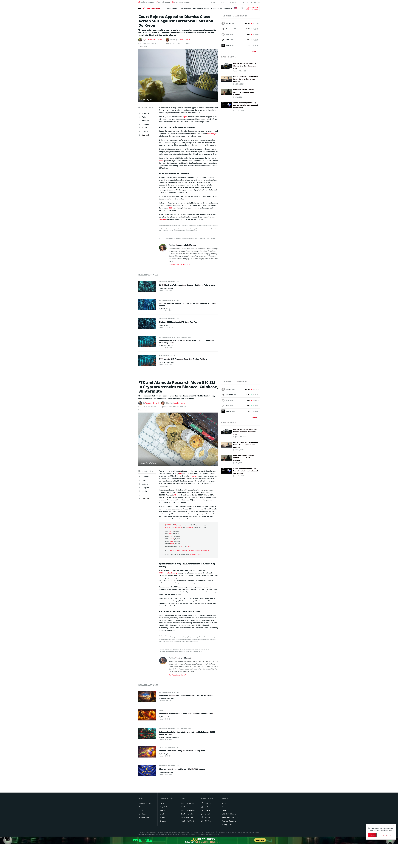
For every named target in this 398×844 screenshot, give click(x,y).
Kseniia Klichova (184, 40)
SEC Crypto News (165, 238)
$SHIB (172, 544)
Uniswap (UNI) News (180, 649)
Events (162, 814)
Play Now (260, 840)
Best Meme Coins (187, 817)
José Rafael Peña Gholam (170, 737)
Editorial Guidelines (229, 814)
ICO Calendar (198, 8)
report (185, 117)
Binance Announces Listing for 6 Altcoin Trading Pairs (182, 751)
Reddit (144, 128)
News (168, 8)
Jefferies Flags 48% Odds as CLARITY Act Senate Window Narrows (243, 92)
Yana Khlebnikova (167, 362)
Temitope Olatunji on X (177, 675)
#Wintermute (169, 527)
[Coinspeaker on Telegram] (251, 2)
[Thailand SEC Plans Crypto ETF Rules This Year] (147, 324)
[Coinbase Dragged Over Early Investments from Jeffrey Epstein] (147, 697)
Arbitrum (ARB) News (166, 649)
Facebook (145, 113)
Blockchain (143, 814)
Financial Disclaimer (229, 821)
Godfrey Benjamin (167, 699)
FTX (180, 473)
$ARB (182, 546)
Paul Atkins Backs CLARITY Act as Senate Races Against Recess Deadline (245, 79)
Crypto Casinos (210, 8)
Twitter (144, 117)
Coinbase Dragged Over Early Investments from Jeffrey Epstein (186, 695)
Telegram (145, 124)
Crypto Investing (185, 8)
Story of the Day (185, 337)
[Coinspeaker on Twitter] (247, 2)
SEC (170, 208)
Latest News (228, 56)
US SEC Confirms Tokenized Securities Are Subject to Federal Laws (187, 285)
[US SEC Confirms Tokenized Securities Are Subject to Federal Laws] (147, 287)
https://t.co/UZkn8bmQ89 (179, 550)
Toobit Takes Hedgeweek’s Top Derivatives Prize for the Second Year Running (245, 105)
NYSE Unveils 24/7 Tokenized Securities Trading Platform (183, 359)
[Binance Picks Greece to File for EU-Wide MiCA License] (147, 771)
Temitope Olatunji (152, 403)
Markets (142, 807)
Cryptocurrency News (202, 238)
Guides (174, 8)
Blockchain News (188, 238)
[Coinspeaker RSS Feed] (259, 2)
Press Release (144, 817)
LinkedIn (145, 131)
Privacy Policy (227, 824)
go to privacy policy (385, 835)
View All (254, 51)
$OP (189, 546)
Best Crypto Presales (188, 810)
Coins (162, 803)
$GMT (170, 531)
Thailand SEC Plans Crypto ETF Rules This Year (178, 322)
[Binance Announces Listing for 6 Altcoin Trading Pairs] (147, 753)
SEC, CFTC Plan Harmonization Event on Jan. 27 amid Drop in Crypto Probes (187, 304)
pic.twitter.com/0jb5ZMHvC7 (199, 550)
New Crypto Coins (187, 814)
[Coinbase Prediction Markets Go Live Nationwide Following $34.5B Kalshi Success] (147, 734)
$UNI (170, 534)
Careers (224, 810)
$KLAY (171, 539)
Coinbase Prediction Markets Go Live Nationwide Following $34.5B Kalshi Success (187, 733)
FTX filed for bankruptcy (168, 573)
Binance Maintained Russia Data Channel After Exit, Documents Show (245, 65)
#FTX (168, 525)
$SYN (171, 536)
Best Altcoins (185, 807)
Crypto (141, 810)
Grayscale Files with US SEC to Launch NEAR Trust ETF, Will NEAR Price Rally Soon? (186, 341)
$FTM (171, 541)
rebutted (162, 219)
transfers (194, 476)
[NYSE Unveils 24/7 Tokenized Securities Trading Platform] (147, 361)
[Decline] (393, 826)
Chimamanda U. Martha (154, 40)
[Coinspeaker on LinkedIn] (255, 2)
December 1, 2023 (195, 554)
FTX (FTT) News (204, 649)
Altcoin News (176, 238)
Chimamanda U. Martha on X (179, 264)
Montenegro (212, 133)
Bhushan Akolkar (167, 288)
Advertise (233, 2)
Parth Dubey (165, 309)
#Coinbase (189, 527)
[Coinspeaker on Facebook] (243, 2)
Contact (222, 2)
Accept (372, 835)
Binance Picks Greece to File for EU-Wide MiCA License (182, 769)
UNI (174, 495)
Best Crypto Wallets (187, 821)
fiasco (161, 160)
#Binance (178, 527)
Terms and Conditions (230, 817)
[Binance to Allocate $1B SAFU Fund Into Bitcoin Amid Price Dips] (147, 716)
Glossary (163, 821)
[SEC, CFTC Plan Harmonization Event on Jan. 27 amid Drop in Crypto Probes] (147, 305)
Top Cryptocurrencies (234, 15)
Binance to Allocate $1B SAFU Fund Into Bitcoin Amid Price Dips (186, 714)
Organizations (165, 807)
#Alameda (177, 525)
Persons (163, 810)
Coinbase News (193, 649)
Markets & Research (224, 8)
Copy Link (145, 135)
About (213, 2)
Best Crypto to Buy (187, 803)
